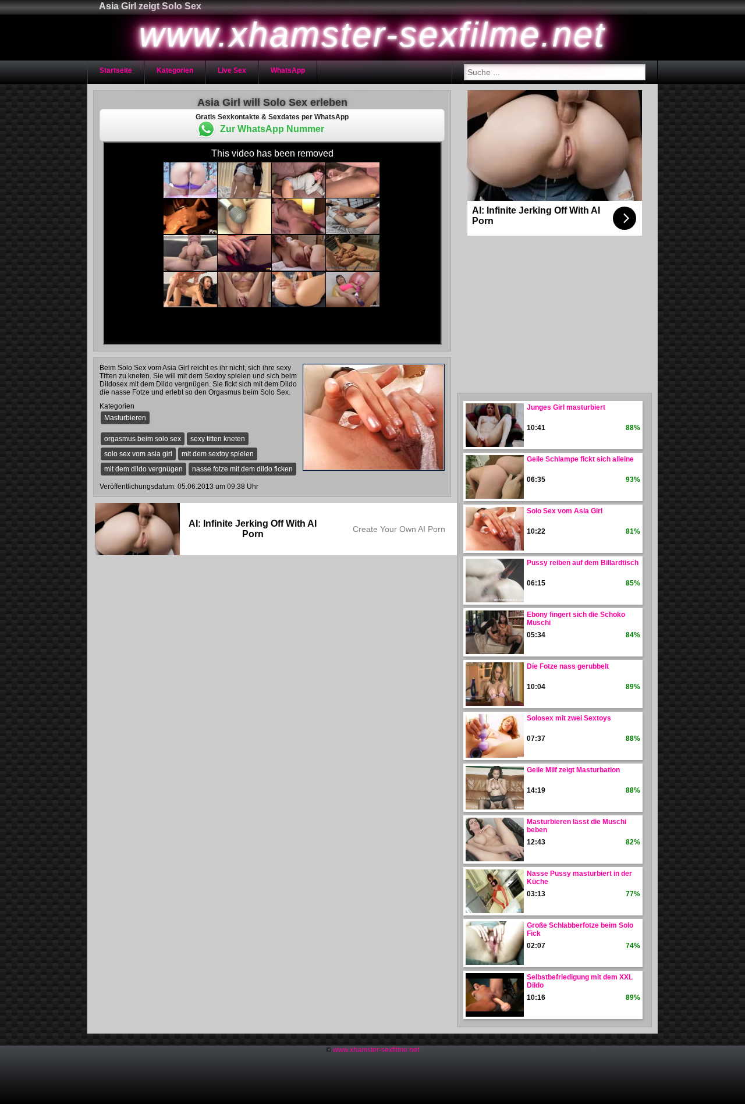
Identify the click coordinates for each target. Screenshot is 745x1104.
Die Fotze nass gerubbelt (568, 666)
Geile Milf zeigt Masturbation (573, 770)
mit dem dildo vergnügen (143, 469)
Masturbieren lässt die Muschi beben (576, 826)
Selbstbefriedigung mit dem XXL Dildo (580, 981)
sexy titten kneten (217, 439)
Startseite (116, 70)
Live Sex (232, 70)
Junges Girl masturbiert (566, 407)
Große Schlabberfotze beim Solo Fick (580, 929)
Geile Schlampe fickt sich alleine (580, 459)
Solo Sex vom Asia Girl (564, 511)
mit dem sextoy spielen (218, 454)
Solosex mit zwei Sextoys (569, 718)
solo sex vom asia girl (138, 454)
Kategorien (175, 70)
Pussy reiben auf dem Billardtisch (582, 563)
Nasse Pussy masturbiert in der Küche (579, 877)
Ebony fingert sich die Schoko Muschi (576, 618)
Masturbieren (125, 418)
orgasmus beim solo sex (142, 439)
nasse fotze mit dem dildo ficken (242, 469)
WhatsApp (288, 70)
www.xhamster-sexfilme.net (376, 1050)
